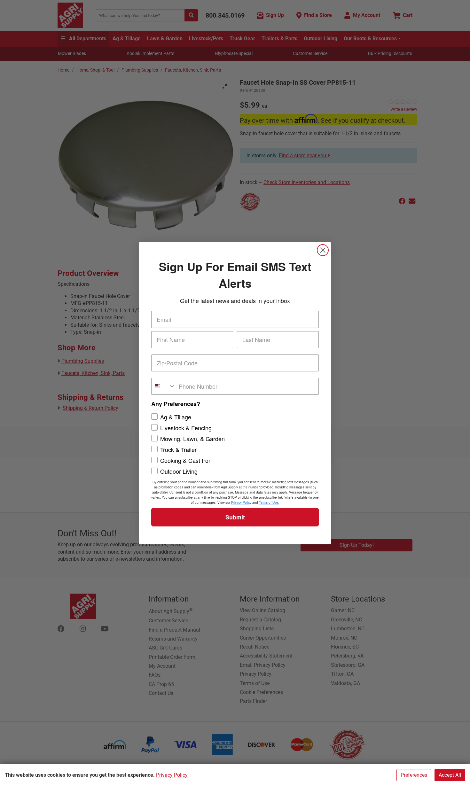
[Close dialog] (322, 250)
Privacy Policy (172, 775)
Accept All (450, 775)
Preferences (414, 775)
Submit (235, 517)
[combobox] (164, 386)
